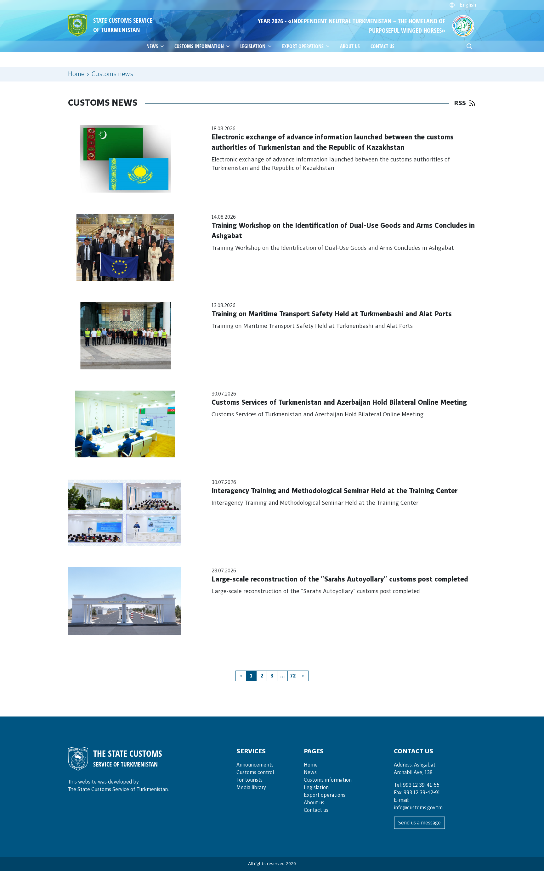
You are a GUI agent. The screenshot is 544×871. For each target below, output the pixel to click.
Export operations (324, 795)
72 (293, 675)
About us (350, 46)
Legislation (252, 46)
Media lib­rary (251, 787)
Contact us (382, 46)
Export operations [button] (303, 46)
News (310, 772)
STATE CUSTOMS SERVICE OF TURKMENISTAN (122, 25)
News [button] (152, 46)
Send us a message (419, 822)
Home (76, 74)
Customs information (199, 46)
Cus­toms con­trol (255, 772)
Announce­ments (255, 764)
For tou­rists (249, 780)
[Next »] (303, 676)
